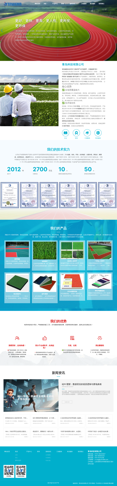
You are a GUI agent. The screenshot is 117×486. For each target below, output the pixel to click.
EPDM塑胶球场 (72, 291)
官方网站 (92, 483)
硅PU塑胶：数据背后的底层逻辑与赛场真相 (81, 384)
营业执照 (106, 483)
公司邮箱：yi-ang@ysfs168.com (98, 459)
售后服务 (98, 138)
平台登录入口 (99, 483)
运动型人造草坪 (72, 261)
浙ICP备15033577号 (53, 483)
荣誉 (76, 138)
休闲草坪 (44, 261)
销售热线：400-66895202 (96, 456)
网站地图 (111, 483)
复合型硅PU (17, 294)
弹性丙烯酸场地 (99, 291)
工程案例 (87, 138)
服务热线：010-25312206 (96, 458)
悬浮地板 (17, 259)
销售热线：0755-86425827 (96, 454)
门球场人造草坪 (99, 261)
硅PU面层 (45, 294)
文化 (65, 138)
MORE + (26, 423)
